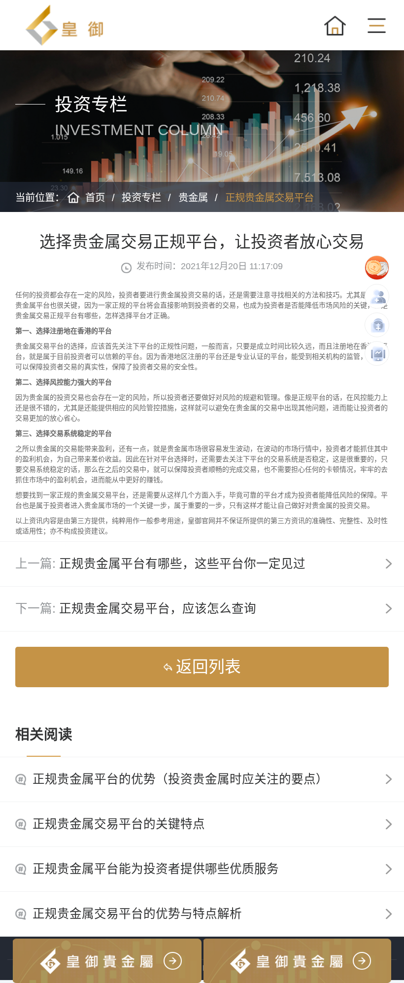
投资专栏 (141, 197)
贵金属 (193, 197)
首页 (95, 197)
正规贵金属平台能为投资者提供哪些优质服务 (156, 869)
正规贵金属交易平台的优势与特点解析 (137, 913)
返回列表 (208, 667)
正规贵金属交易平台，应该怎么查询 (157, 608)
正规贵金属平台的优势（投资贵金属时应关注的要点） (180, 779)
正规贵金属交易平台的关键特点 (119, 824)
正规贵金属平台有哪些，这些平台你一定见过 (182, 563)
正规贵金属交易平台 (269, 197)
